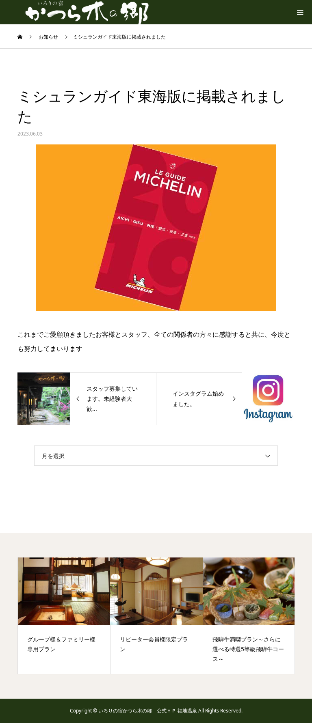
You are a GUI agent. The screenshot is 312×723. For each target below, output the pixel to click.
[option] (64, 615)
